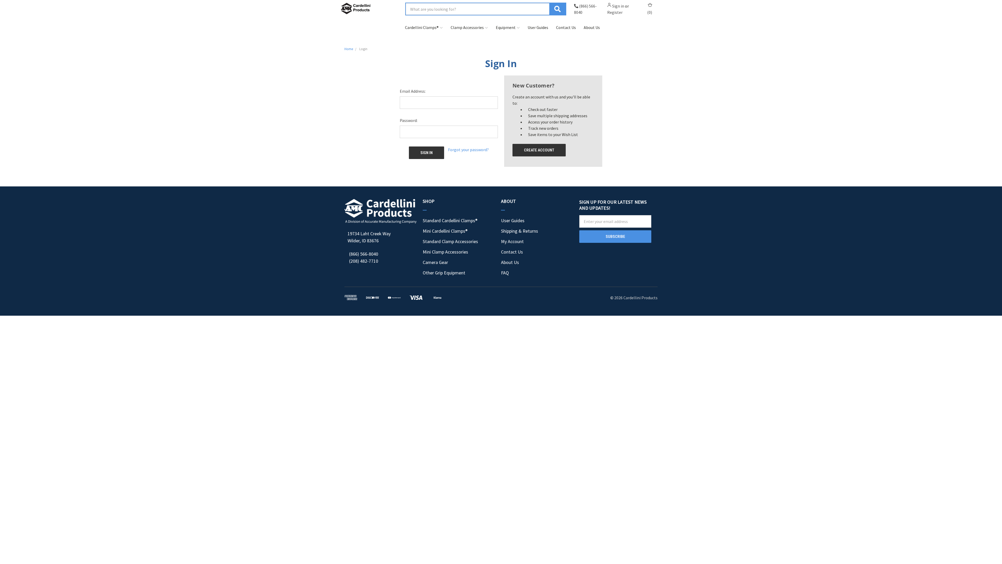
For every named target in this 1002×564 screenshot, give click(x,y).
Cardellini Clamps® (422, 27)
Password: (409, 120)
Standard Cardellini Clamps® (450, 221)
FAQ (505, 273)
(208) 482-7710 (363, 261)
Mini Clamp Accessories (445, 252)
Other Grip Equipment (444, 273)
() (649, 12)
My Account (512, 241)
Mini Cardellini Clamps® (445, 231)
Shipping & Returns (519, 231)
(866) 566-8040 (363, 254)
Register (615, 12)
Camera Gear (435, 262)
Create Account (539, 150)
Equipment (506, 27)
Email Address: (413, 91)
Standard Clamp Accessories (450, 241)
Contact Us (566, 27)
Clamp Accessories (467, 27)
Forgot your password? (468, 149)
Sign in (618, 6)
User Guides (538, 27)
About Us (592, 27)
